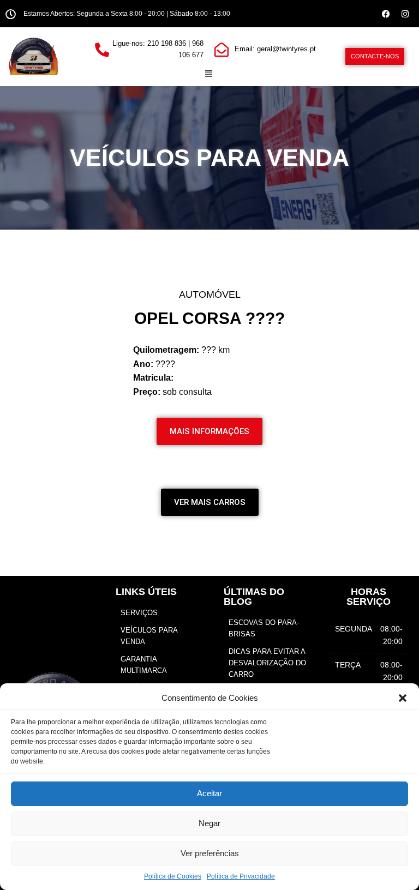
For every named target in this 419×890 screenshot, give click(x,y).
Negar (209, 823)
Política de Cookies (172, 876)
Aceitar (209, 793)
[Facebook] (386, 13)
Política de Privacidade (241, 876)
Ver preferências (210, 853)
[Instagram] (405, 13)
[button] (402, 698)
